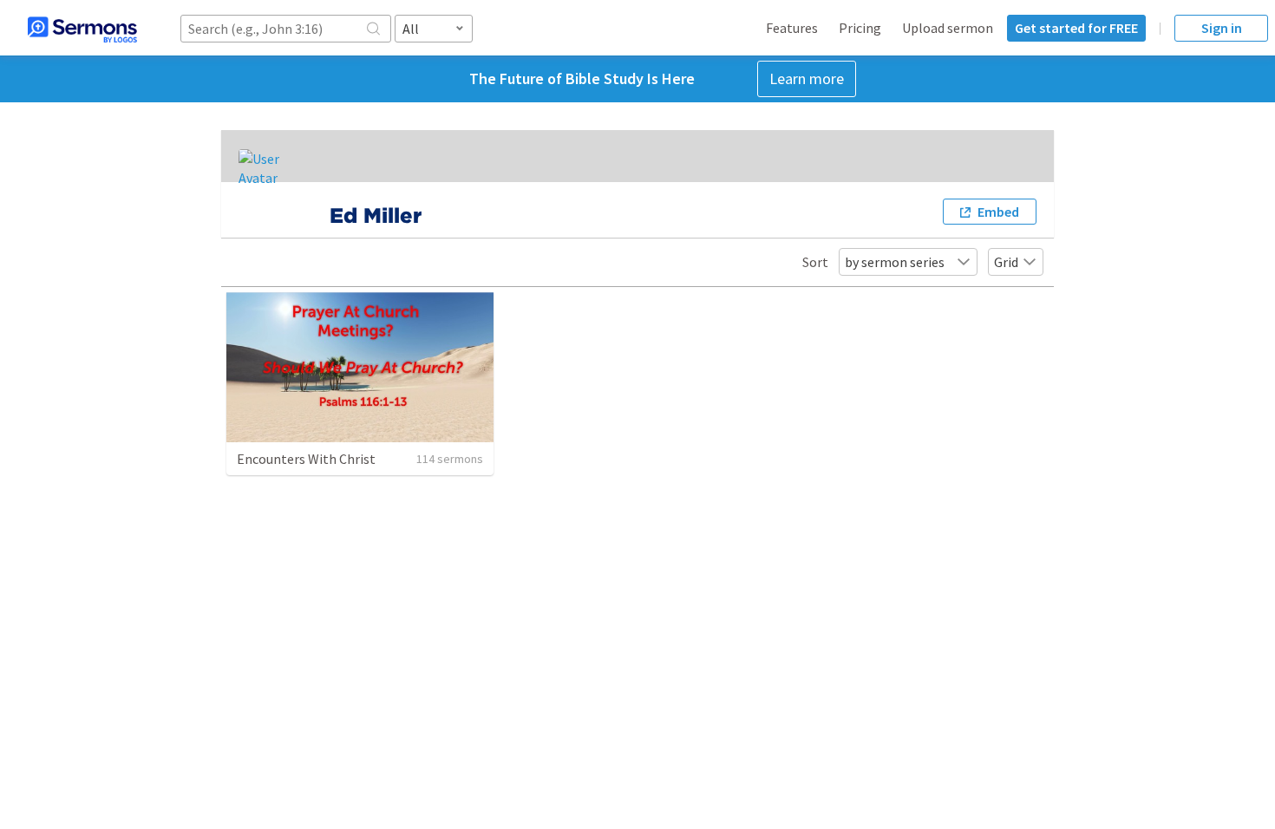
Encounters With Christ (306, 458)
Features (792, 27)
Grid (1006, 262)
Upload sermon (947, 27)
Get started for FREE (1076, 27)
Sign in (1221, 27)
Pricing (860, 27)
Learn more (806, 78)
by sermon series (895, 262)
